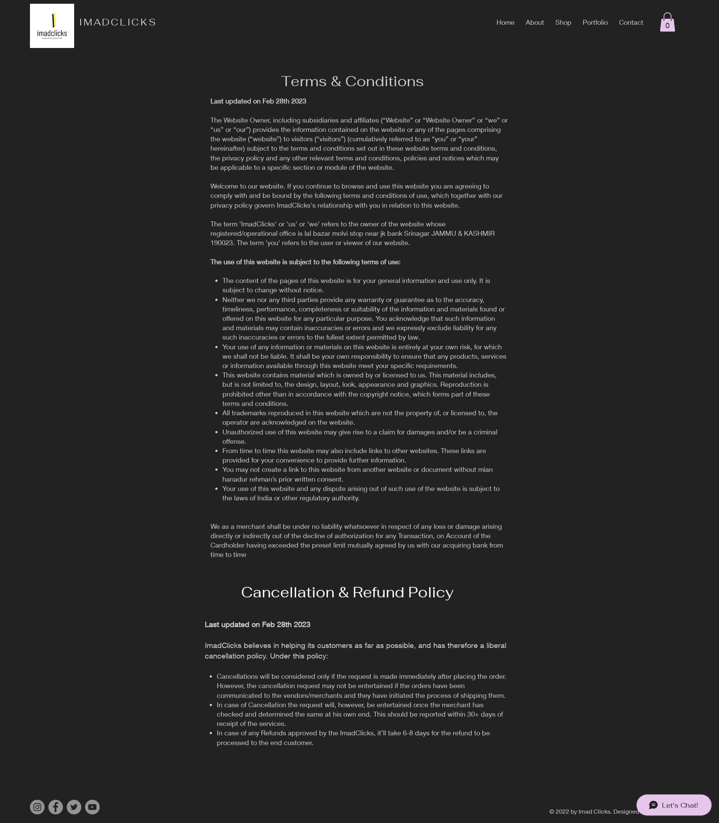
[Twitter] (74, 807)
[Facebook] (55, 807)
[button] (667, 21)
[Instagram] (37, 807)
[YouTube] (92, 807)
